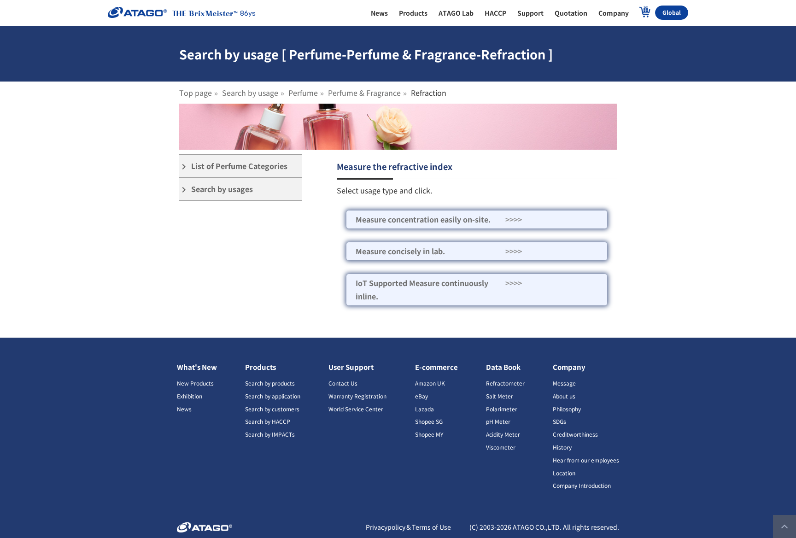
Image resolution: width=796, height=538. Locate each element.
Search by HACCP (267, 421)
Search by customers (272, 409)
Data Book (503, 367)
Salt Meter (499, 396)
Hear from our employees (586, 460)
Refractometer (505, 383)
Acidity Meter (503, 434)
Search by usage (250, 92)
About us (564, 396)
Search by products (270, 383)
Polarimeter (501, 409)
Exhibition (189, 396)
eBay (421, 396)
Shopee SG (429, 421)
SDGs (559, 421)
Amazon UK (430, 383)
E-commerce (436, 367)
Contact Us (342, 383)
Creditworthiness (575, 434)
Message (564, 383)
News (184, 409)
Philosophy (567, 409)
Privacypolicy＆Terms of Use (408, 527)
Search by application (272, 396)
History (562, 447)
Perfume (303, 92)
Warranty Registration (357, 396)
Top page (195, 92)
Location (564, 473)
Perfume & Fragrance (364, 92)
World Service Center (355, 409)
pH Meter (498, 421)
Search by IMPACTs (270, 434)
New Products (195, 383)
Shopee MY (429, 434)
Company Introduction (582, 485)
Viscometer (500, 447)
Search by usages (216, 189)
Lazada (424, 409)
